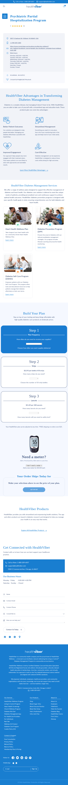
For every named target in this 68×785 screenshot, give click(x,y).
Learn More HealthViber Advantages (33, 170)
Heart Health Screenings (11, 706)
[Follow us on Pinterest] (30, 758)
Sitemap (53, 719)
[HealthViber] (34, 6)
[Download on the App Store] (14, 763)
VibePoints (54, 706)
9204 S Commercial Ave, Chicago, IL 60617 (23, 569)
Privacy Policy (8, 742)
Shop (31, 701)
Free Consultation (9, 739)
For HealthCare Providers (12, 716)
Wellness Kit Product (10, 724)
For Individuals (8, 719)
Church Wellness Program (12, 709)
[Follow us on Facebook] (13, 757)
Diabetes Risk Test (9, 711)
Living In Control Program (12, 704)
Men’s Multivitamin (36, 711)
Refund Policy (8, 744)
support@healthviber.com (47, 1)
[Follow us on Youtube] (26, 758)
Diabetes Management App (12, 714)
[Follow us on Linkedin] (21, 757)
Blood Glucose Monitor (37, 706)
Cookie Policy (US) (10, 729)
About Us (54, 701)
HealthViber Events (57, 714)
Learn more (9, 240)
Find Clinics (54, 716)
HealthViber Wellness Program (13, 701)
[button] (4, 6)
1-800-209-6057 (29, 1)
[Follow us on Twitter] (17, 757)
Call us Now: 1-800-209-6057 (18, 562)
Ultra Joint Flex (34, 714)
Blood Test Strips (35, 709)
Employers (54, 704)
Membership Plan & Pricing (12, 749)
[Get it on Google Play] (16, 763)
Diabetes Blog (55, 711)
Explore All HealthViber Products (33, 530)
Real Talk (7, 721)
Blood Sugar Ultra (35, 704)
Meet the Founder (56, 709)
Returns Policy (8, 747)
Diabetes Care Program (11, 726)
